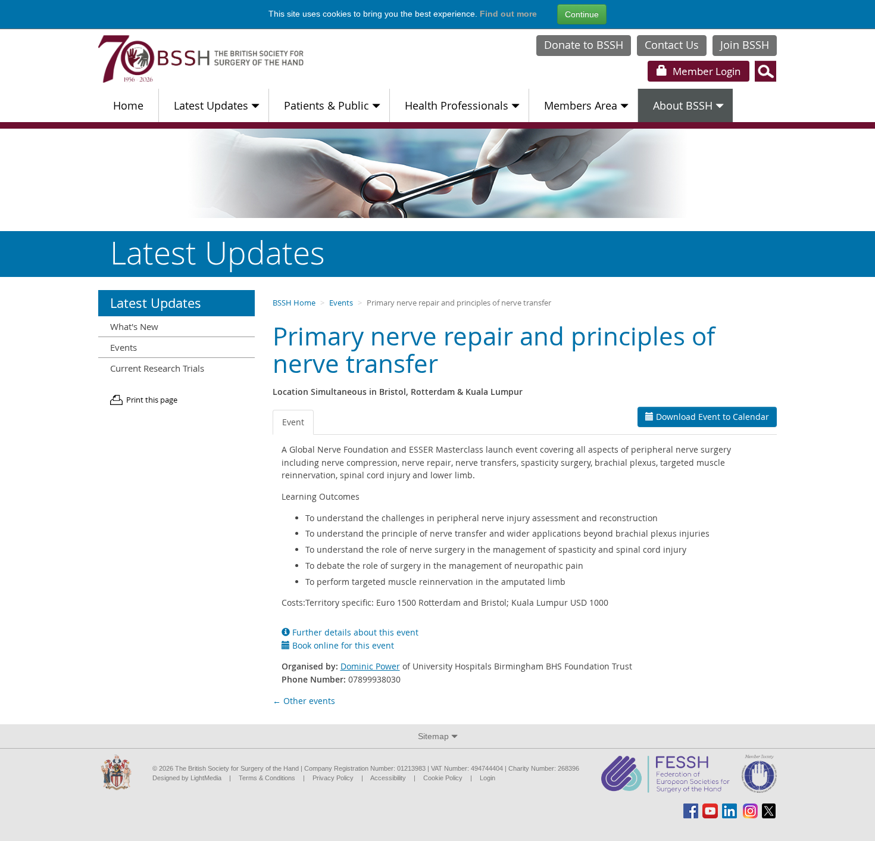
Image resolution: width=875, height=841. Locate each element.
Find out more (508, 13)
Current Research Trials (157, 368)
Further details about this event (354, 632)
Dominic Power (370, 666)
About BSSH (682, 105)
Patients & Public (326, 105)
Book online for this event (342, 645)
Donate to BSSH (583, 45)
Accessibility (388, 777)
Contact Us (672, 45)
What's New (134, 326)
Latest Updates (211, 105)
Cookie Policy (442, 777)
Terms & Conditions (267, 777)
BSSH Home (294, 303)
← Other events (304, 700)
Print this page (151, 400)
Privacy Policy (333, 777)
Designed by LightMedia (186, 777)
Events (341, 303)
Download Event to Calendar (711, 416)
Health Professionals (456, 105)
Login (705, 71)
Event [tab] (293, 422)
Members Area (580, 105)
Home (128, 105)
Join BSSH (744, 45)
